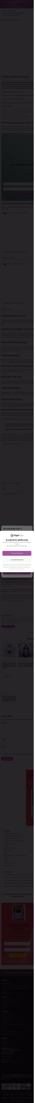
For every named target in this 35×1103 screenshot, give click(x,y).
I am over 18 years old (17, 553)
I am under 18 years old (16, 559)
